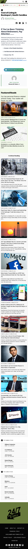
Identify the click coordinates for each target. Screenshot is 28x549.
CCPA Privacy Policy (20, 537)
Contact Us (20, 528)
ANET (6, 467)
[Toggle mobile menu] (26, 1)
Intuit (6, 486)
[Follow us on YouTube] (14, 545)
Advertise (15, 540)
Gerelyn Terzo (4, 117)
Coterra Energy (9, 476)
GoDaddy (7, 497)
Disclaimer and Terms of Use (14, 534)
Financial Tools (14, 531)
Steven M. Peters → (14, 84)
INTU (6, 487)
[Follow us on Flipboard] (23, 23)
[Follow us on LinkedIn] (12, 545)
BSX (6, 493)
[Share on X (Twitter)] (20, 23)
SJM (6, 456)
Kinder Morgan (8, 460)
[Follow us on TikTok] (20, 545)
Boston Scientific (9, 492)
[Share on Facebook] (16, 23)
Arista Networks (9, 465)
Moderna (7, 481)
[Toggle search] (23, 1)
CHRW (6, 451)
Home (6, 528)
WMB (6, 445)
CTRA (6, 477)
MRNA (6, 482)
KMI (5, 461)
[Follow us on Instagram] (17, 545)
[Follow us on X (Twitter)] (9, 545)
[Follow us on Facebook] (6, 545)
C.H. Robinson (8, 449)
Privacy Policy (7, 537)
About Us (12, 528)
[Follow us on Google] (26, 23)
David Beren (3, 142)
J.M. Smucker (8, 455)
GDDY (6, 498)
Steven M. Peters (10, 18)
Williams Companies (10, 444)
